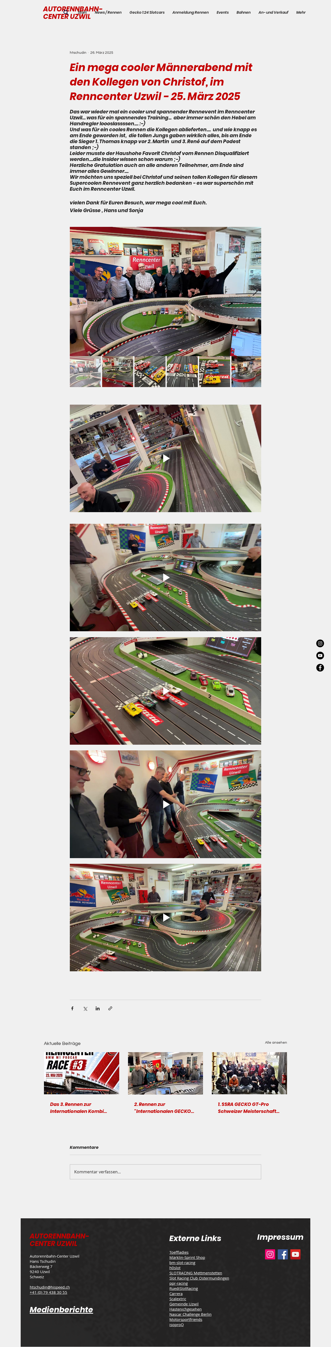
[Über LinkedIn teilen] (97, 1008)
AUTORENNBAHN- (59, 1236)
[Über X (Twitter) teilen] (84, 1008)
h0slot (174, 1267)
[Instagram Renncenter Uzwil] (320, 643)
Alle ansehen (276, 1042)
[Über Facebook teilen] (72, 1008)
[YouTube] (295, 1254)
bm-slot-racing (182, 1262)
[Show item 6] (246, 371)
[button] (222, 12)
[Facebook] (283, 1254)
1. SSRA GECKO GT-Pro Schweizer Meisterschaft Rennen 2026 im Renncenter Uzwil (247, 1108)
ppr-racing (178, 1283)
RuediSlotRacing (183, 1288)
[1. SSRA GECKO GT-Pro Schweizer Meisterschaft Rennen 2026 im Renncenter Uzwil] (249, 1073)
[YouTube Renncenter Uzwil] (320, 655)
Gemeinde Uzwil (184, 1303)
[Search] (66, 12)
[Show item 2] (117, 371)
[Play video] (165, 458)
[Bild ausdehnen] (165, 291)
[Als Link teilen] (110, 1008)
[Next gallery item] (255, 292)
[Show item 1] (85, 371)
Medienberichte (61, 1309)
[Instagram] (270, 1254)
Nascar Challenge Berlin (190, 1314)
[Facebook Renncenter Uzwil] (320, 668)
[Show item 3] (150, 371)
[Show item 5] (214, 371)
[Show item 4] (182, 371)
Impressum (280, 1237)
